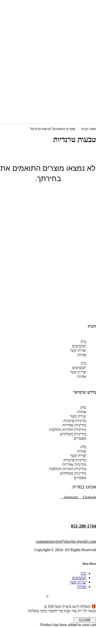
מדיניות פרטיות (75, 421)
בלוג (83, 407)
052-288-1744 (83, 526)
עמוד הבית (88, 129)
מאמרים (80, 438)
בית (83, 342)
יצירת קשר (78, 350)
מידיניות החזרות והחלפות (67, 430)
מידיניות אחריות (74, 425)
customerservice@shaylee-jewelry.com (66, 541)
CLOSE (85, 620)
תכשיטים (79, 346)
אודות (81, 355)
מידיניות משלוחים (73, 434)
